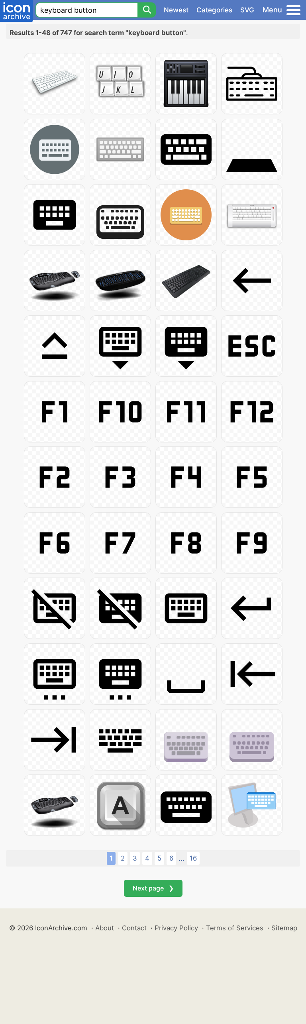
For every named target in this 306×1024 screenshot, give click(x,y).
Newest (176, 10)
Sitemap (284, 928)
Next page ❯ (153, 888)
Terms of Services (234, 928)
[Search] (146, 10)
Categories (214, 10)
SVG (247, 10)
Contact (134, 928)
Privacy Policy (176, 928)
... (181, 859)
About (104, 928)
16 (193, 858)
